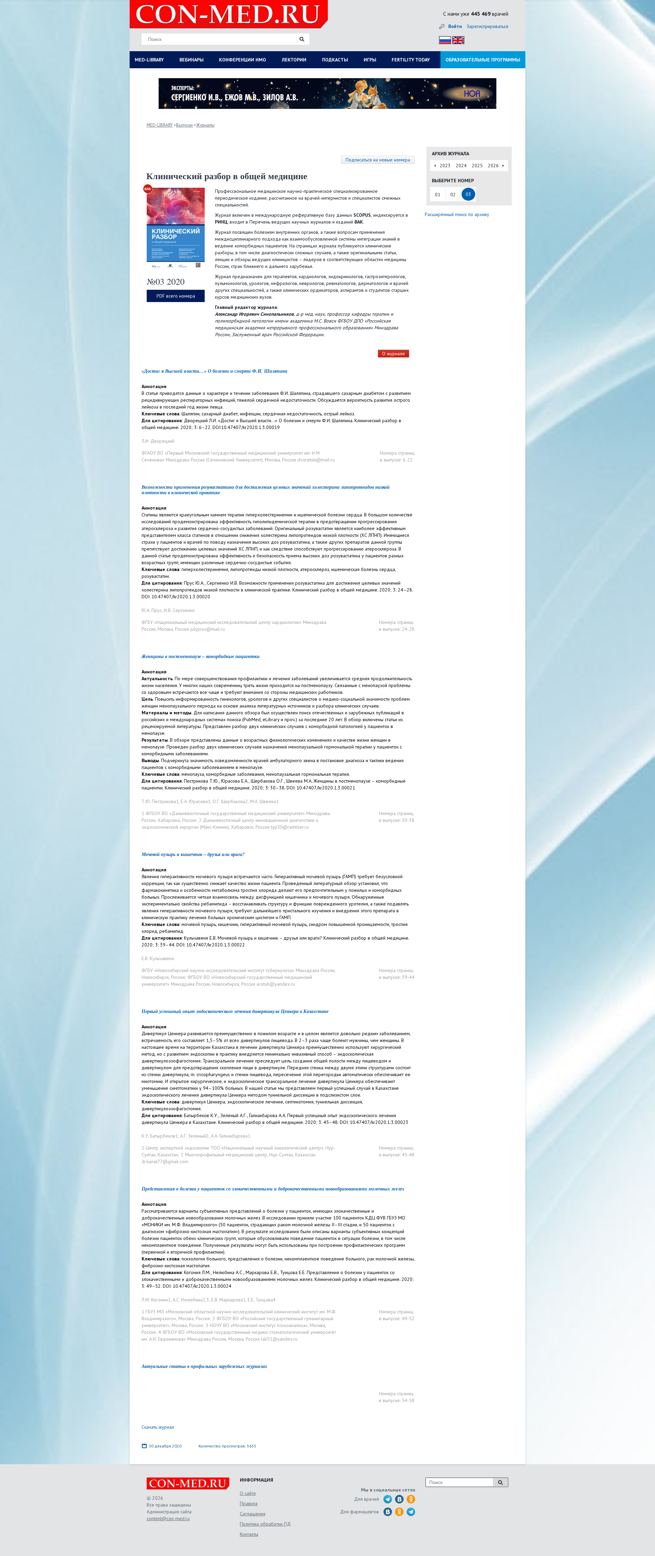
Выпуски (184, 125)
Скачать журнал (158, 1427)
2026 (493, 165)
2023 (445, 165)
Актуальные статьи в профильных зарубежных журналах (204, 1366)
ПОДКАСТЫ (335, 60)
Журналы (205, 125)
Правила (249, 1503)
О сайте (248, 1493)
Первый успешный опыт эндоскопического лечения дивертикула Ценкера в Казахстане (235, 1011)
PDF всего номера (176, 296)
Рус (443, 39)
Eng (456, 39)
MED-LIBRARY (149, 60)
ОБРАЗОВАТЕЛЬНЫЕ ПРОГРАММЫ (483, 60)
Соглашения (252, 1514)
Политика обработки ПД (265, 1524)
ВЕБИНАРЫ (191, 60)
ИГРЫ (370, 60)
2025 (477, 165)
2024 (461, 165)
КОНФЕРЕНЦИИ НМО (242, 60)
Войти (455, 26)
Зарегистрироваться (487, 26)
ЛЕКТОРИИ (294, 60)
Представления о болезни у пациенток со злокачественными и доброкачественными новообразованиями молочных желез (273, 1188)
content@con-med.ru (168, 1518)
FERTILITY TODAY (411, 60)
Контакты (249, 1534)
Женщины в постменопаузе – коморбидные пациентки (201, 656)
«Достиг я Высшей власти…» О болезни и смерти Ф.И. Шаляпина (214, 371)
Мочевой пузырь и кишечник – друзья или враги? (193, 854)
